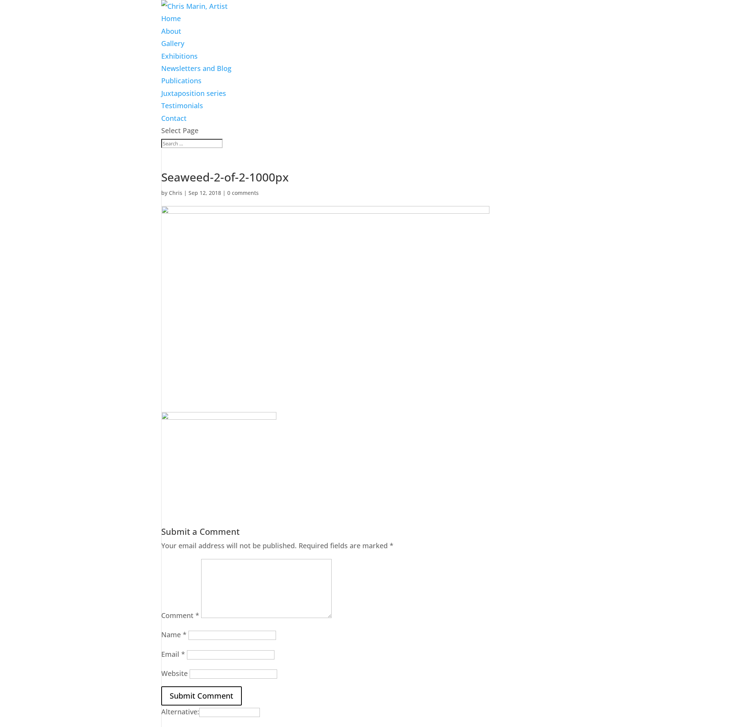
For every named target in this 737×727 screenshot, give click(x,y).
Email (173, 654)
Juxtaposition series (193, 93)
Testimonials (182, 105)
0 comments (243, 192)
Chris (175, 192)
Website (174, 673)
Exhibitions (179, 56)
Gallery (172, 43)
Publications (181, 80)
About (171, 31)
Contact (174, 118)
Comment (180, 615)
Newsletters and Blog (196, 68)
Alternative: (180, 711)
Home (171, 18)
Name (174, 634)
